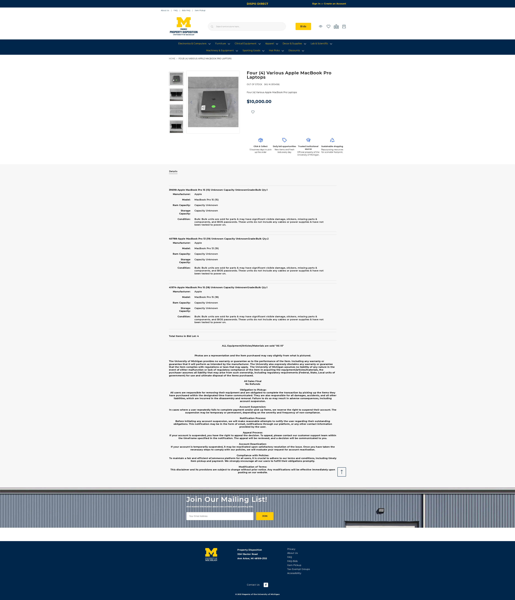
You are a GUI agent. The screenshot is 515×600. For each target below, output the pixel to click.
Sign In (316, 3)
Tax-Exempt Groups (298, 569)
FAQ (175, 10)
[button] (191, 102)
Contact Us (253, 584)
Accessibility (294, 573)
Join (264, 516)
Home (172, 59)
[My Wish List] (328, 26)
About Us (165, 10)
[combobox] (247, 26)
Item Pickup (200, 10)
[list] (257, 47)
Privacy (291, 549)
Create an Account (335, 3)
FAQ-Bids (292, 561)
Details (173, 171)
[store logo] (183, 26)
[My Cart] (344, 26)
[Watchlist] (321, 26)
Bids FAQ (186, 10)
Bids (303, 26)
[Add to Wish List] (252, 112)
